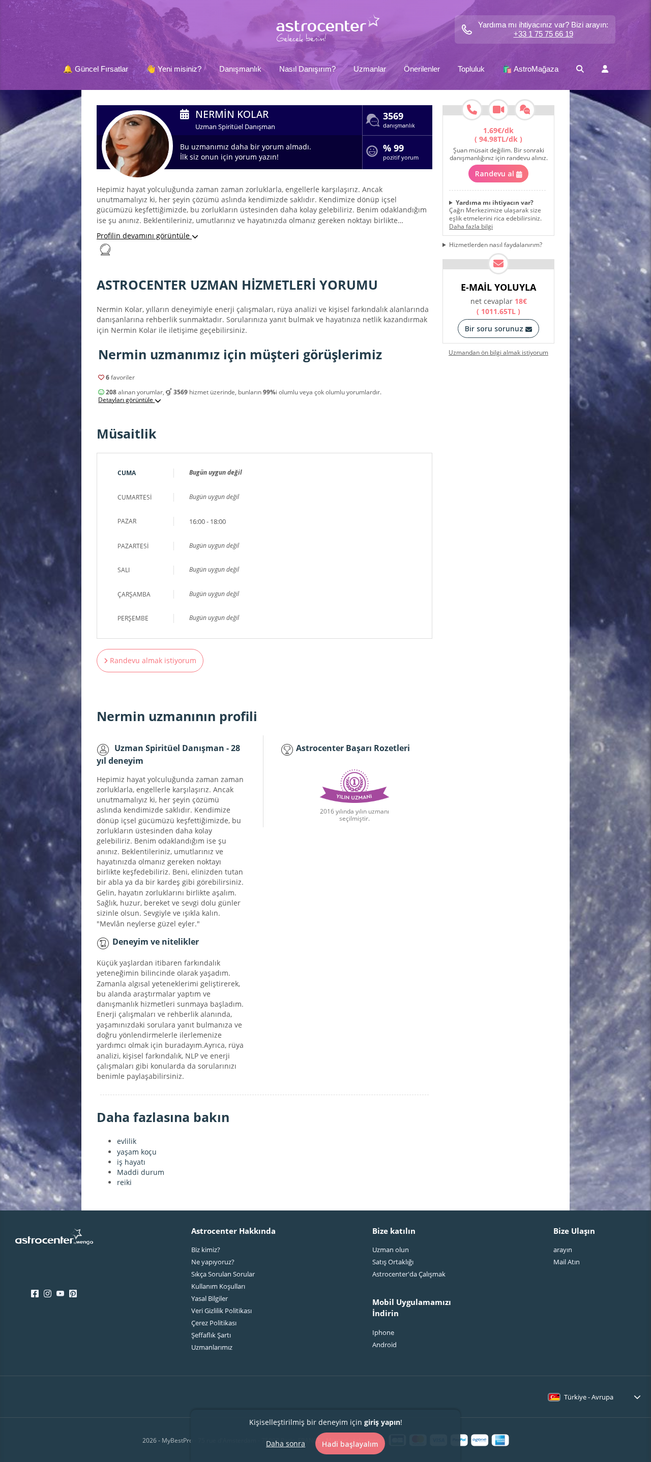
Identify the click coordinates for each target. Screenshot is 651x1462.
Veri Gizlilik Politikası (221, 1310)
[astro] (326, 29)
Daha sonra (285, 1443)
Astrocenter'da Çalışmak (409, 1274)
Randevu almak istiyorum (152, 660)
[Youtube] (60, 1293)
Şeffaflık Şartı (211, 1335)
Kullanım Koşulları (218, 1286)
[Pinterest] (73, 1293)
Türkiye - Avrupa (588, 1397)
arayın (562, 1249)
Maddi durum (140, 1172)
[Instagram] (47, 1293)
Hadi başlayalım (350, 1443)
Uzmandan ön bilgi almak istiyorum (498, 353)
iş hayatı (131, 1162)
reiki (124, 1182)
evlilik (126, 1141)
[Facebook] (35, 1293)
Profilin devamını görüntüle (144, 235)
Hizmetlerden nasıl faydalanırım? (495, 245)
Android (384, 1344)
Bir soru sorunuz (495, 328)
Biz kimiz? (205, 1249)
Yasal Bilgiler (209, 1298)
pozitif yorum (401, 153)
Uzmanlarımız (211, 1347)
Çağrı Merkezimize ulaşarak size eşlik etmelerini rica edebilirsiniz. (495, 214)
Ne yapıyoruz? (212, 1261)
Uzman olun (390, 1249)
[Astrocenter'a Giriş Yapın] (54, 1240)
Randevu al (495, 173)
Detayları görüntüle (126, 400)
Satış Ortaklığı (392, 1261)
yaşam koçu (137, 1152)
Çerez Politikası (213, 1322)
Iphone (383, 1332)
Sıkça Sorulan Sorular (223, 1274)
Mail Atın (566, 1261)
